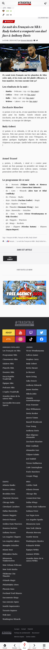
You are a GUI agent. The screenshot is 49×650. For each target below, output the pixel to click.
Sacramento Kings (10, 598)
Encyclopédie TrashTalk (8, 377)
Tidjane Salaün (32, 454)
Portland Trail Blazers (12, 593)
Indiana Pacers (9, 532)
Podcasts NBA (9, 387)
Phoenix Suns (8, 589)
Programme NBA (10, 355)
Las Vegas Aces (32, 515)
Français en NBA (23, 237)
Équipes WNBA (32, 550)
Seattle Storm (32, 537)
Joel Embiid (31, 459)
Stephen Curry (32, 359)
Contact (23, 629)
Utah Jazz (7, 615)
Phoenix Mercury (33, 532)
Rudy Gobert (33, 237)
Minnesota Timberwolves (9, 559)
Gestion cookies (30, 637)
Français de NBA (12, 237)
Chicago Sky (31, 494)
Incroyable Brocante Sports (11, 404)
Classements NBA (10, 359)
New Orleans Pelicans (12, 565)
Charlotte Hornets (10, 498)
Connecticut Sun (33, 498)
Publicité (30, 629)
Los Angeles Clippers (12, 537)
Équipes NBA (8, 383)
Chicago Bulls (8, 502)
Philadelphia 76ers (11, 585)
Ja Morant (30, 372)
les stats (34, 91)
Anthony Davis (32, 431)
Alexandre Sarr (32, 450)
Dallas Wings (31, 502)
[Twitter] (36, 40)
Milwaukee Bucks (10, 554)
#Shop (9, 332)
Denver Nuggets (9, 515)
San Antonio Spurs (11, 602)
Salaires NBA (8, 364)
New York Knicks (10, 569)
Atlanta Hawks (9, 485)
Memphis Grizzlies (11, 545)
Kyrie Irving (31, 376)
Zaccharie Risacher (34, 442)
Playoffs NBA (8, 368)
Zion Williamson (33, 409)
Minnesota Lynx (33, 524)
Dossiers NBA (8, 372)
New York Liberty (33, 528)
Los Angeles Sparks (34, 520)
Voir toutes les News (24, 270)
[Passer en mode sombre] (46, 3)
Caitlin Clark (31, 485)
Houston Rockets (10, 528)
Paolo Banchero (33, 472)
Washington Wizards (11, 619)
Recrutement (35, 633)
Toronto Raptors (10, 610)
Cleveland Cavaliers (11, 507)
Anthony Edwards (33, 385)
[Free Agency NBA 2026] (24, 292)
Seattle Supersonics (11, 606)
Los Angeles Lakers (11, 541)
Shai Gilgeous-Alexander (32, 436)
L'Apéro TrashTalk (11, 392)
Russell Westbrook (34, 422)
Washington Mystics (35, 541)
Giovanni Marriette (27, 40)
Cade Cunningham (34, 467)
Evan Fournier (32, 405)
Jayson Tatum (32, 418)
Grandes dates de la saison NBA (11, 397)
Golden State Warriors (12, 524)
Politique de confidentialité (22, 633)
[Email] (34, 40)
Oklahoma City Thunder (9, 575)
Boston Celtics (9, 489)
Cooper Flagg (32, 476)
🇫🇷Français (10, 241)
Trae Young (31, 426)
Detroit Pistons (9, 520)
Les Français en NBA (11, 351)
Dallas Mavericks (10, 511)
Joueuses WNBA (32, 554)
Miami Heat (8, 550)
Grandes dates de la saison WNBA (34, 559)
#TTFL (8, 339)
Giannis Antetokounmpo (33, 399)
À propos (16, 629)
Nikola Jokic (31, 394)
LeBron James (32, 355)
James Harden (32, 389)
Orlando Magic (9, 580)
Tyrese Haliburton (34, 463)
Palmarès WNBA (33, 545)
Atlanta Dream (32, 489)
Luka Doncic (31, 381)
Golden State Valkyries (36, 507)
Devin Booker (32, 413)
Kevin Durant (32, 368)
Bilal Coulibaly (32, 446)
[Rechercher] (3, 3)
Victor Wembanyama (35, 351)
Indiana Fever (32, 511)
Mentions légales (19, 637)
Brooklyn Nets (9, 494)
